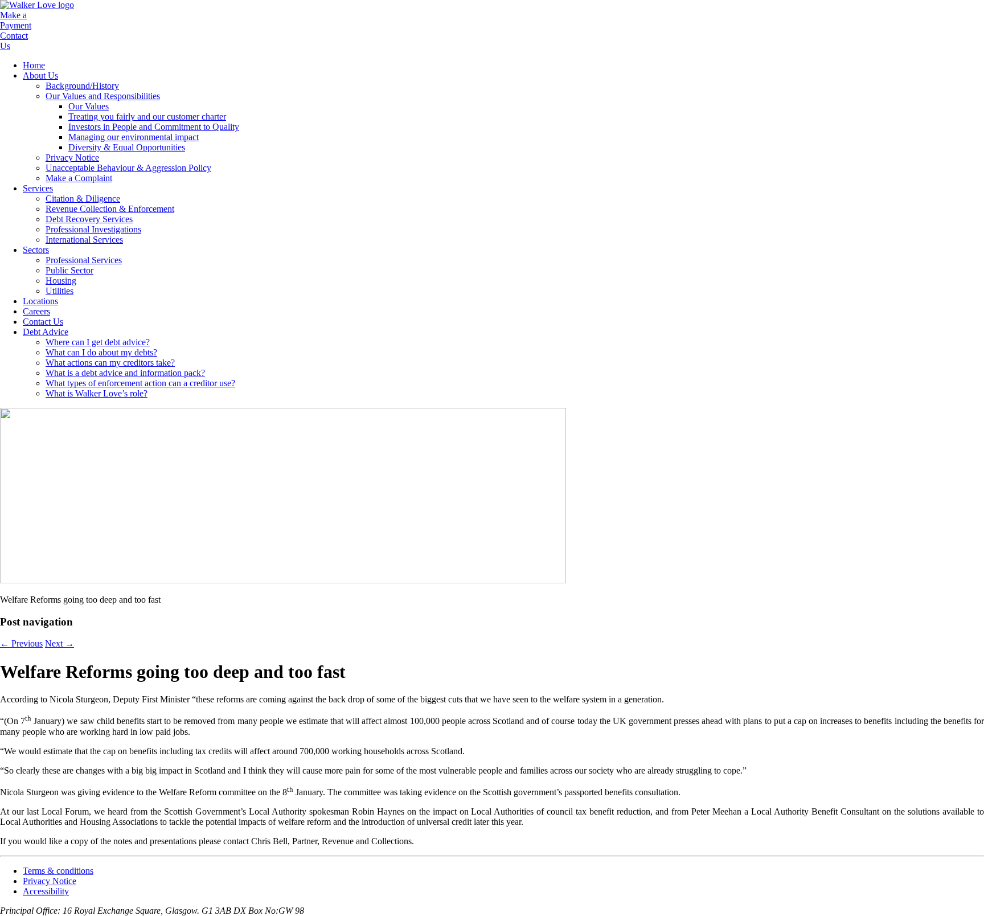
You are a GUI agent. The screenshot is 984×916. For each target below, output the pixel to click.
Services (38, 188)
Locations (40, 301)
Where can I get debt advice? (98, 342)
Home (34, 65)
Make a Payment (15, 20)
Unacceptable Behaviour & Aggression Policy (128, 168)
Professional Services (84, 260)
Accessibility (46, 891)
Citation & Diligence (83, 198)
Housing (61, 280)
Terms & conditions (58, 871)
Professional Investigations (93, 229)
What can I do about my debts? (101, 352)
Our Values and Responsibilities (103, 96)
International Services (84, 239)
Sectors (36, 250)
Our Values (88, 106)
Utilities (59, 291)
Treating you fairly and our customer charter (147, 116)
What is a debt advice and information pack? (125, 373)
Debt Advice (45, 332)
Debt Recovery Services (89, 219)
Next (59, 643)
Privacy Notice (72, 157)
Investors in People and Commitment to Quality (153, 127)
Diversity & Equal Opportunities (126, 147)
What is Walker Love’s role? (96, 393)
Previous (21, 643)
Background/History (82, 86)
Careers (36, 311)
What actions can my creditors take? (110, 362)
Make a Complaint (79, 178)
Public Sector (69, 270)
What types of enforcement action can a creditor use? (140, 383)
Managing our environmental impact (133, 137)
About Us (40, 75)
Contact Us (43, 321)
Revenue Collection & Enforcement (110, 209)
